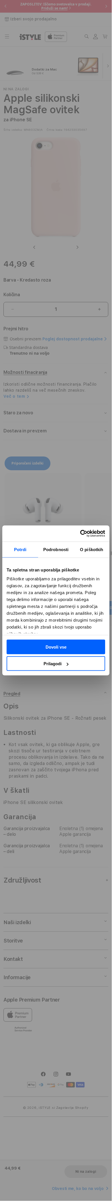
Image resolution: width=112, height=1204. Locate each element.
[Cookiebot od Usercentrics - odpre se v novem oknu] (80, 533)
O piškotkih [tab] (91, 549)
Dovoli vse (56, 646)
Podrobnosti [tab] (55, 549)
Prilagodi (53, 663)
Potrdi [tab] (20, 549)
